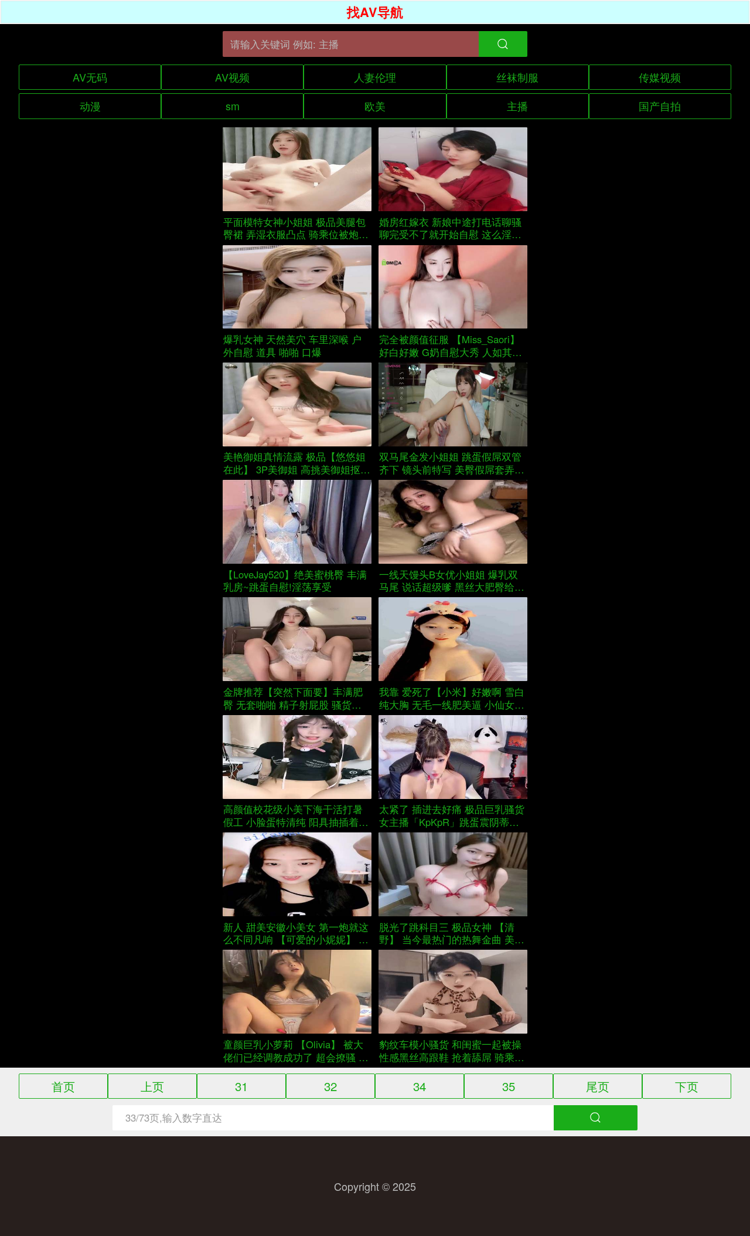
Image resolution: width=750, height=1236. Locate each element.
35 (508, 1086)
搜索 (596, 1118)
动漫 (90, 105)
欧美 (375, 105)
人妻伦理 (375, 76)
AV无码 (90, 76)
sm (233, 105)
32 (330, 1086)
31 (241, 1086)
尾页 (597, 1086)
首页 (63, 1086)
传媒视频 (660, 76)
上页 (152, 1086)
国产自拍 (660, 105)
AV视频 (232, 76)
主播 (517, 105)
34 (419, 1086)
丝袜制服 (517, 76)
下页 (686, 1086)
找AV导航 (375, 12)
